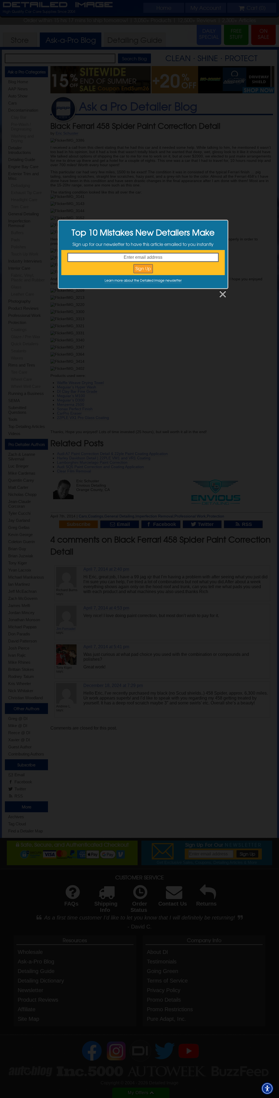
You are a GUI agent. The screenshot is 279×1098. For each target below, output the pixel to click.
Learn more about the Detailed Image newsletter (143, 280)
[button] (267, 1088)
